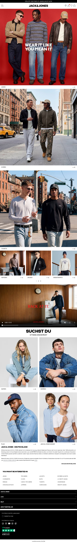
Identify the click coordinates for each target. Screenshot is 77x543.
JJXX (35, 460)
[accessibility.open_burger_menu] (2, 5)
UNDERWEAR (61, 482)
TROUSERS (24, 476)
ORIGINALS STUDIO (8, 485)
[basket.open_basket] (74, 6)
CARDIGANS (42, 485)
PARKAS (5, 482)
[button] (38, 516)
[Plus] (19, 417)
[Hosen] (38, 127)
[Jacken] (38, 263)
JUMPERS (23, 485)
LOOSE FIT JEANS (62, 479)
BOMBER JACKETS (63, 476)
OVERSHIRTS (6, 479)
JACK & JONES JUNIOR (9, 460)
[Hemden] (12, 263)
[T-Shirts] (38, 208)
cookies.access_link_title (38, 541)
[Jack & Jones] (38, 6)
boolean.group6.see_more (69, 463)
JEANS (4, 476)
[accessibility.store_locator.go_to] (66, 6)
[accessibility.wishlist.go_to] (71, 6)
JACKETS (41, 476)
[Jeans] (38, 47)
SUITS (41, 479)
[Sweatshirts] (64, 263)
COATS (23, 479)
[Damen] (19, 362)
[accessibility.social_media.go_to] (3, 524)
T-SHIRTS (41, 482)
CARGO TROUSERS (26, 482)
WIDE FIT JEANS (62, 485)
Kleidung (34, 450)
